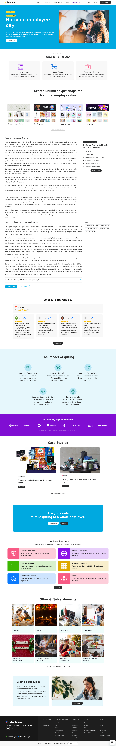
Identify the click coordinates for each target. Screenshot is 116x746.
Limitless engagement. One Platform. (19, 725)
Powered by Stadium (45, 743)
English (70, 743)
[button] (43, 222)
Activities (28, 252)
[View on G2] (16, 318)
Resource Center (76, 722)
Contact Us (74, 738)
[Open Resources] (61, 2)
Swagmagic (45, 728)
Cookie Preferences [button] (105, 735)
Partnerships (75, 725)
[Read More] (23, 618)
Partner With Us (88, 733)
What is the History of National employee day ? (22, 280)
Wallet (56, 728)
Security (102, 733)
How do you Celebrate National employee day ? (22, 222)
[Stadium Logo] (14, 722)
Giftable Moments (59, 735)
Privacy (101, 722)
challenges (67, 169)
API (56, 725)
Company (86, 722)
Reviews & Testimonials (90, 730)
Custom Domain (59, 738)
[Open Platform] (42, 2)
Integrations (58, 722)
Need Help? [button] (103, 738)
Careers (86, 725)
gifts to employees (57, 238)
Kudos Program (59, 730)
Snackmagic (46, 725)
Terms (101, 725)
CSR (85, 728)
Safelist (101, 728)
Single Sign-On (58, 733)
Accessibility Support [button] (59, 743)
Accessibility (75, 735)
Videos (73, 733)
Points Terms (103, 730)
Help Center (75, 730)
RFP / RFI (74, 728)
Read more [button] (18, 336)
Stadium (45, 722)
